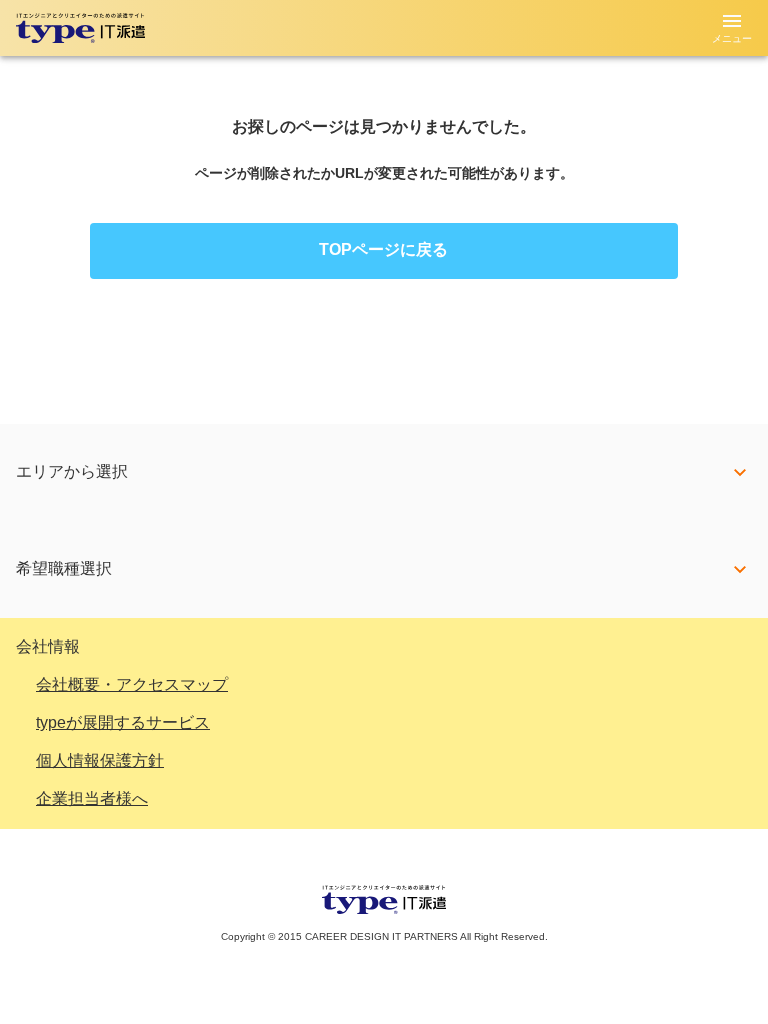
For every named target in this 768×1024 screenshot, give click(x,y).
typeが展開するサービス (123, 722)
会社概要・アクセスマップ (132, 684)
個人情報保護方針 (100, 760)
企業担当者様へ (92, 798)
